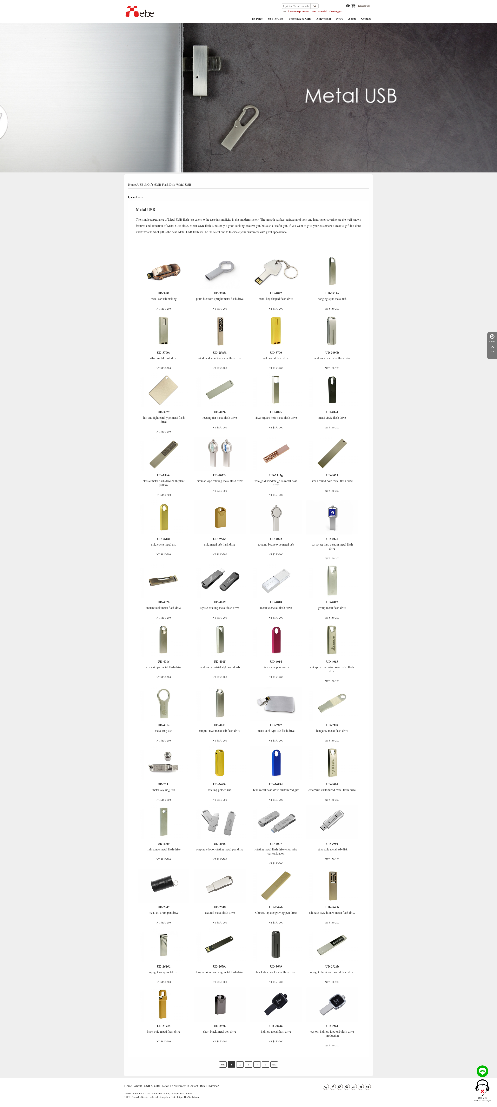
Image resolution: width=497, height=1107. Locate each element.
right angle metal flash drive (164, 846)
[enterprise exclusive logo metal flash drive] (332, 640)
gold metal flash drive (276, 355)
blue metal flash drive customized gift (276, 787)
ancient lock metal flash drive (163, 605)
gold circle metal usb (163, 541)
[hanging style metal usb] (332, 272)
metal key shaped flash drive (276, 296)
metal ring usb (163, 728)
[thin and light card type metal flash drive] (163, 390)
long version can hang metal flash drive (219, 969)
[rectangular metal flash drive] (220, 390)
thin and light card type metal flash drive (163, 417)
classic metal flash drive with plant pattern (163, 480)
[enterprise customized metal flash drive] (332, 763)
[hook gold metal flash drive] (163, 1004)
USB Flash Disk (165, 184)
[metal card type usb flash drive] (276, 704)
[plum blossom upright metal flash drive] (220, 272)
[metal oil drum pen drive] (163, 886)
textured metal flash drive (219, 910)
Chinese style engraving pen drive (276, 910)
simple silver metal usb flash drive (219, 728)
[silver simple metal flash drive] (163, 640)
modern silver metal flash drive (332, 355)
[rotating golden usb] (220, 763)
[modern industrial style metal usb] (220, 640)
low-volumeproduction (298, 11)
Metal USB (184, 184)
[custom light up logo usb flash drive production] (332, 1004)
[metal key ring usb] (163, 763)
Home (132, 184)
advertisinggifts (335, 11)
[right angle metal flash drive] (163, 822)
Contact (366, 20)
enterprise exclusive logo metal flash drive (332, 666)
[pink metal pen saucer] (276, 640)
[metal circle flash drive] (332, 390)
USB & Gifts (275, 20)
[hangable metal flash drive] (332, 704)
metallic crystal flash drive (276, 605)
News (339, 20)
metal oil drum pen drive (163, 910)
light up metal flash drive (276, 1028)
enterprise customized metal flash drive (332, 787)
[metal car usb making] (163, 272)
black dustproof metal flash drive (276, 969)
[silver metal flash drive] (163, 331)
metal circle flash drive (332, 414)
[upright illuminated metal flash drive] (332, 945)
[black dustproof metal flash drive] (276, 945)
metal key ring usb (163, 787)
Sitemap (214, 1086)
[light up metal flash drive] (276, 1004)
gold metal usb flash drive (219, 541)
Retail (203, 1086)
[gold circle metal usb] (163, 517)
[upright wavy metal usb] (163, 945)
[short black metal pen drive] (220, 1004)
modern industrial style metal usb (220, 664)
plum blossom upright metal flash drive (219, 296)
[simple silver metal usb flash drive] (220, 704)
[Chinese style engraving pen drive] (276, 886)
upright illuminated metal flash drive (332, 969)
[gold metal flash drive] (276, 331)
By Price (257, 20)
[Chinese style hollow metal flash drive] (332, 886)
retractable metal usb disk (332, 846)
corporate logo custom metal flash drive (332, 543)
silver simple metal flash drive (164, 664)
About (352, 20)
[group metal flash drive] (332, 581)
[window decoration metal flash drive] (220, 331)
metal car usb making (164, 296)
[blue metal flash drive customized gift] (276, 763)
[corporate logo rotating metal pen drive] (220, 822)
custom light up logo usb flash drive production (332, 1030)
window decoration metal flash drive (220, 355)
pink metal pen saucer (276, 664)
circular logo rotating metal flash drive (220, 478)
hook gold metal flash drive (163, 1028)
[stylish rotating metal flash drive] (220, 581)
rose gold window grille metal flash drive (276, 480)
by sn (140, 196)
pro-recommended (319, 11)
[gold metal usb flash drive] (220, 517)
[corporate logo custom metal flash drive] (332, 517)
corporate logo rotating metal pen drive (219, 846)
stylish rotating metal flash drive (219, 605)
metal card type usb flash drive (276, 728)
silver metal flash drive (163, 355)
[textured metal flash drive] (220, 886)
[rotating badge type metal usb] (276, 517)
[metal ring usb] (163, 704)
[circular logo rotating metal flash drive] (220, 454)
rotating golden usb (219, 787)
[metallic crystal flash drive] (276, 581)
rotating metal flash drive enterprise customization (276, 848)
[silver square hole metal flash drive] (276, 390)
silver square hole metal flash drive (276, 414)
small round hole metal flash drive (332, 478)
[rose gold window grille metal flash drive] (276, 454)
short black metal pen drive (219, 1028)
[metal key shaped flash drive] (276, 272)
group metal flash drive (332, 605)
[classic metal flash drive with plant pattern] (163, 454)
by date (132, 197)
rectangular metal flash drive (219, 414)
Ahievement (323, 20)
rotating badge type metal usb (276, 541)
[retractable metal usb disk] (332, 822)
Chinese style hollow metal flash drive (332, 910)
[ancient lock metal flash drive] (163, 581)
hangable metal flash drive (332, 728)
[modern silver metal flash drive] (332, 331)
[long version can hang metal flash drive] (220, 945)
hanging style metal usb (332, 296)
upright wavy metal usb (163, 969)
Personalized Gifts (300, 20)
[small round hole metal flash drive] (332, 454)
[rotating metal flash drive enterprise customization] (276, 822)
